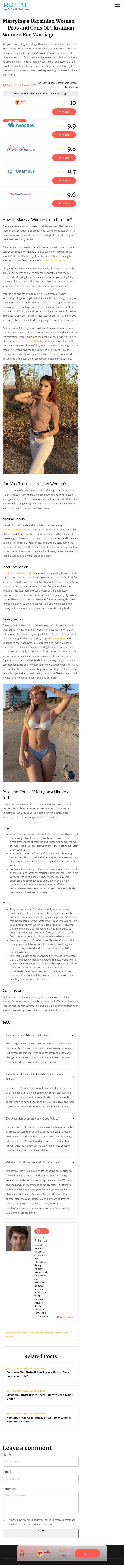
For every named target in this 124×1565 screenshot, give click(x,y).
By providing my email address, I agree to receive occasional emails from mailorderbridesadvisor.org (41, 1522)
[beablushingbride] (16, 6)
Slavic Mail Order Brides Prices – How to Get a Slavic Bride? (40, 1397)
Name (7, 1454)
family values (58, 638)
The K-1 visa (36, 341)
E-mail (7, 1472)
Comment (9, 1489)
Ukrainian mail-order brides (19, 573)
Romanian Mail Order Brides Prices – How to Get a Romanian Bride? (39, 1419)
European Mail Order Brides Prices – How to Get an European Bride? (39, 1374)
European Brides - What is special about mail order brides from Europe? (36, 1334)
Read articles (65, 1317)
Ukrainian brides (12, 529)
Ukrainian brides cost (54, 260)
